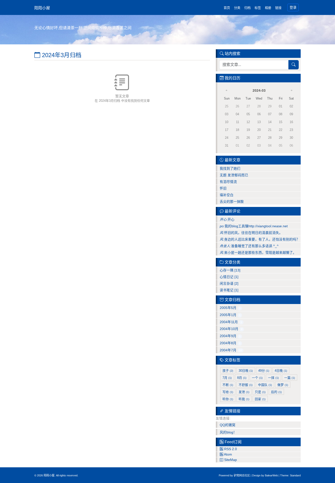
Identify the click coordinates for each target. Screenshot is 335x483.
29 (280, 138)
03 (226, 114)
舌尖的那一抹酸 (232, 201)
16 (291, 122)
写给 (227, 392)
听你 (227, 399)
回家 (260, 399)
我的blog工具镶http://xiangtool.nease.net (254, 226)
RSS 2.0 (230, 449)
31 (226, 145)
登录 (293, 7)
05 (248, 114)
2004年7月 (231, 350)
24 (226, 138)
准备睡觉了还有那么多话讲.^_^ (249, 246)
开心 (227, 219)
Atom (227, 454)
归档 (247, 8)
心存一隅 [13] (230, 270)
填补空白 (226, 195)
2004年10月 (231, 329)
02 (291, 106)
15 (280, 122)
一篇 (289, 378)
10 (226, 122)
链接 (278, 8)
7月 (227, 378)
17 (226, 130)
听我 (244, 399)
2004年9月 (230, 336)
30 (291, 138)
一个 (257, 378)
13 (259, 122)
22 (280, 130)
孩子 (227, 370)
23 (291, 130)
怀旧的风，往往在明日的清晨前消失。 (251, 233)
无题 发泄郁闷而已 (234, 175)
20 (259, 130)
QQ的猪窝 (227, 425)
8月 (241, 378)
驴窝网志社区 (242, 475)
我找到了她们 (230, 168)
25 (237, 138)
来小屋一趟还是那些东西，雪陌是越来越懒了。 (258, 252)
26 (248, 138)
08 (280, 114)
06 (259, 114)
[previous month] (226, 90)
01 (280, 106)
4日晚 (281, 370)
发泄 (244, 392)
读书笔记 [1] (229, 290)
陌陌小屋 (42, 8)
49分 (263, 370)
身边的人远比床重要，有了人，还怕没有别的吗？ (260, 239)
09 (291, 114)
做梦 (282, 385)
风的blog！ (228, 432)
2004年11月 (231, 322)
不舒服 (246, 385)
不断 (227, 385)
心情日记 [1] (229, 277)
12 (248, 122)
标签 (258, 8)
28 (269, 138)
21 (269, 130)
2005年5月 (230, 308)
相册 (268, 8)
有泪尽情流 (228, 182)
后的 (276, 392)
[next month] (291, 90)
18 (237, 130)
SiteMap (230, 460)
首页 (227, 8)
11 (237, 122)
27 (259, 138)
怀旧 (223, 188)
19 (248, 130)
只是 (260, 392)
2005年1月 (230, 315)
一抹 (273, 378)
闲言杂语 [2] (229, 283)
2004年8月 (230, 343)
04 (237, 114)
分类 (237, 8)
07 (269, 114)
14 (269, 122)
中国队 (265, 385)
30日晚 (246, 370)
